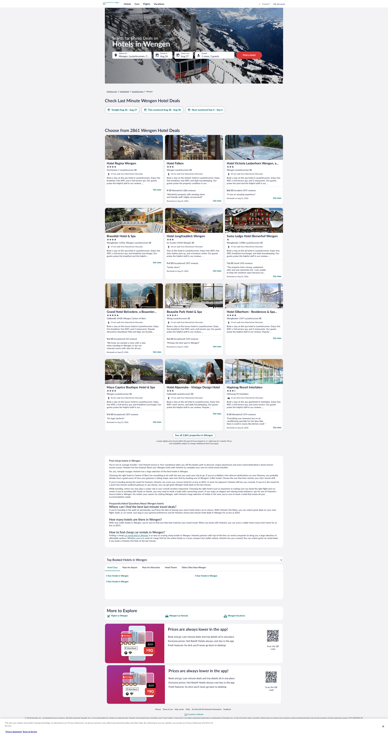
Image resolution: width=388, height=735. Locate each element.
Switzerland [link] (124, 92)
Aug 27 (185, 56)
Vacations (159, 4)
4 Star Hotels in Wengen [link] (206, 576)
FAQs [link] (188, 709)
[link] (135, 616)
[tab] (112, 567)
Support (266, 4)
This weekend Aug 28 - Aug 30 (164, 110)
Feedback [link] (227, 709)
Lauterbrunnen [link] (138, 92)
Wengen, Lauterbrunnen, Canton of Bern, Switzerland (135, 56)
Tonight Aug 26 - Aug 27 (124, 110)
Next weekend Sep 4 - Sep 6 (207, 110)
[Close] (383, 726)
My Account (279, 4)
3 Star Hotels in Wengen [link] (117, 582)
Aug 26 (164, 56)
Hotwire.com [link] (112, 92)
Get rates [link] (157, 190)
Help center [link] (179, 709)
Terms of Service (30, 732)
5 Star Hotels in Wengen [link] (117, 576)
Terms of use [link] (168, 709)
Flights (146, 4)
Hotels (127, 4)
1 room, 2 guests (210, 56)
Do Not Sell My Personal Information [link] (207, 709)
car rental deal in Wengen (136, 536)
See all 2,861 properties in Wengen (194, 435)
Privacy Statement (14, 732)
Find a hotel (249, 55)
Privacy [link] (158, 709)
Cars (137, 4)
